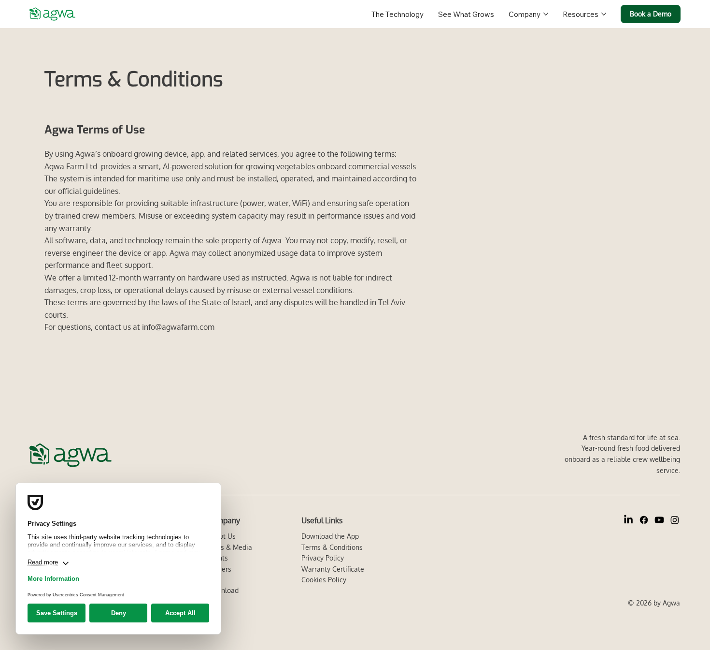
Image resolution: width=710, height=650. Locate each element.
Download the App (330, 536)
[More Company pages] (545, 14)
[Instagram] (674, 520)
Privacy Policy (322, 558)
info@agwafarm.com (178, 327)
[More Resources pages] (603, 14)
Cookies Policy (323, 580)
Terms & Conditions (332, 547)
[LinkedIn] (628, 520)
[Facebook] (644, 520)
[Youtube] (659, 520)
